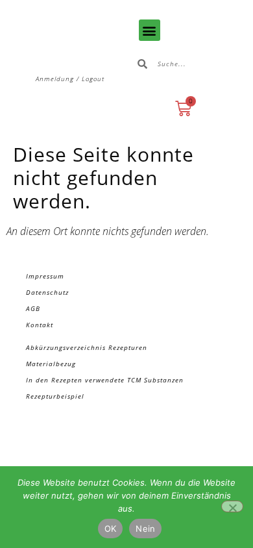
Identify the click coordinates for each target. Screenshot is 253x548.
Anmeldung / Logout (70, 78)
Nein (145, 528)
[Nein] (232, 506)
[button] (149, 30)
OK (110, 528)
